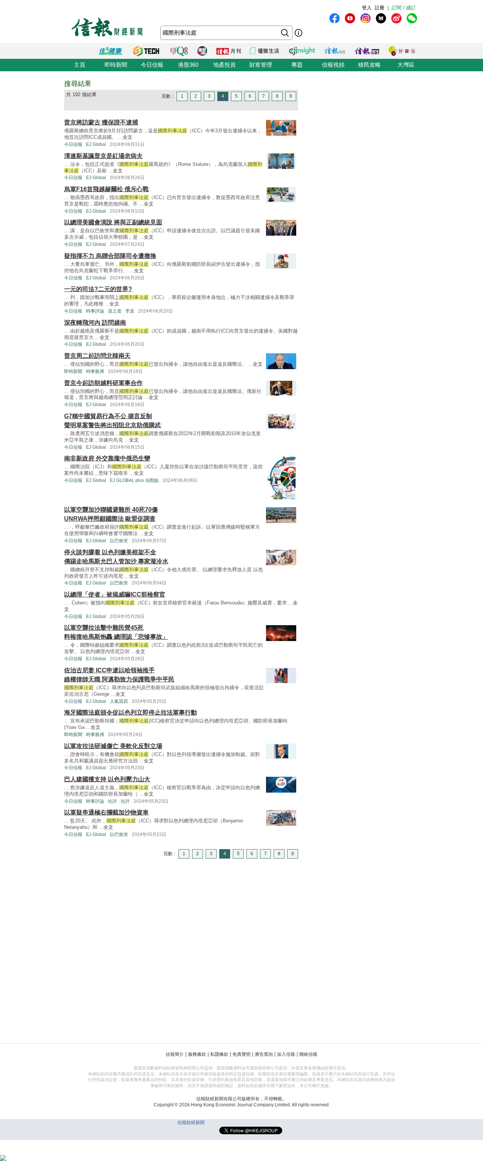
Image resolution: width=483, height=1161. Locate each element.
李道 (129, 311)
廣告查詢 (264, 1054)
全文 (127, 137)
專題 (297, 64)
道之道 (115, 311)
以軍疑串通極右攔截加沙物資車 (106, 812)
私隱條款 (219, 1054)
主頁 (79, 64)
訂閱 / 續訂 (404, 8)
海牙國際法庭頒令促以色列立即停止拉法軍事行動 (130, 712)
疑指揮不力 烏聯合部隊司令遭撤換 (110, 256)
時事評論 (95, 311)
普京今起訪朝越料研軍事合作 (103, 383)
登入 (367, 8)
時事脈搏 (95, 371)
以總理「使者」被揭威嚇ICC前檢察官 (114, 594)
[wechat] (412, 18)
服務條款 (197, 1054)
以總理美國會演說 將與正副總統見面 (113, 222)
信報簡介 (175, 1054)
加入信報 (286, 1054)
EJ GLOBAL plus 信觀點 (134, 480)
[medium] (381, 18)
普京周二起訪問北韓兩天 (97, 356)
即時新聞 (116, 64)
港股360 (188, 64)
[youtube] (350, 18)
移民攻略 (369, 64)
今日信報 (152, 64)
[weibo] (396, 18)
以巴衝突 (119, 540)
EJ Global (96, 144)
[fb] (334, 18)
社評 (112, 801)
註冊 (380, 8)
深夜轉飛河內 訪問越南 (95, 322)
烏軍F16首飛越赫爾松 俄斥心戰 (106, 189)
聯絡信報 (308, 1054)
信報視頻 (333, 64)
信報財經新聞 (191, 1122)
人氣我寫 (119, 701)
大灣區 (405, 64)
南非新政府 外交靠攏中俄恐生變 (107, 458)
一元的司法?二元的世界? (98, 289)
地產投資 (224, 64)
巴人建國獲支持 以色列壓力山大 (107, 779)
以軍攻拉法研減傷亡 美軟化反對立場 (113, 746)
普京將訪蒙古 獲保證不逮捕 (101, 122)
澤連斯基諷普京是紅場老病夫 (103, 156)
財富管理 (260, 64)
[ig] (365, 18)
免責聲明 (241, 1054)
